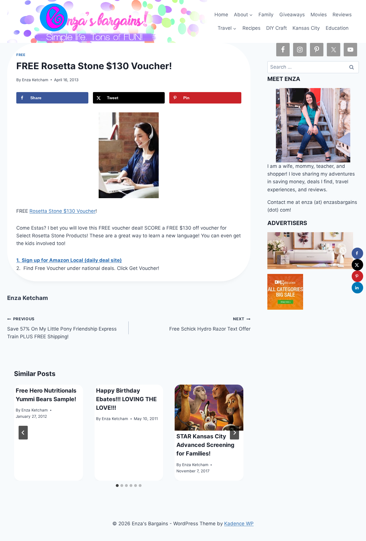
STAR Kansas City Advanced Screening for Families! (205, 445)
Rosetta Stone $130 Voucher (62, 211)
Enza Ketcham (35, 79)
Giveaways (292, 14)
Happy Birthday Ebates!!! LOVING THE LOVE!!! (126, 399)
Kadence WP (239, 523)
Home (221, 14)
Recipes (251, 28)
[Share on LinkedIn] (357, 287)
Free (20, 55)
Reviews (342, 14)
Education (337, 28)
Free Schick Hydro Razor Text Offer (209, 324)
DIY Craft (276, 28)
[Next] (234, 432)
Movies (319, 14)
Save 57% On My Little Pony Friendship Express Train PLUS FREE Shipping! (62, 328)
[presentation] (209, 408)
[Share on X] (357, 264)
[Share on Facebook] (357, 253)
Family (265, 14)
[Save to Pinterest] (357, 276)
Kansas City (306, 28)
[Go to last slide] (23, 432)
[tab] (117, 485)
